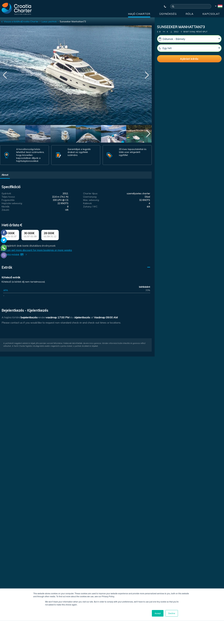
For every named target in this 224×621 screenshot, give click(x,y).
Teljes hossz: (8, 196)
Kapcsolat (211, 13)
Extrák (7, 267)
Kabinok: (87, 203)
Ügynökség (168, 13)
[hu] (218, 7)
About (5, 174)
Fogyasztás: (8, 200)
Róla (189, 13)
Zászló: (6, 209)
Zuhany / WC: (90, 206)
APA (5, 290)
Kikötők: (6, 206)
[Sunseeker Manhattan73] (12, 134)
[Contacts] (163, 7)
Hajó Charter (139, 13)
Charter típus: (90, 193)
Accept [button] (158, 613)
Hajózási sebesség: (12, 203)
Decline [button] (171, 613)
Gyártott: (6, 193)
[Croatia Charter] (17, 8)
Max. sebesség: (91, 200)
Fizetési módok (11, 254)
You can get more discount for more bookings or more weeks (37, 250)
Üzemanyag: (90, 196)
